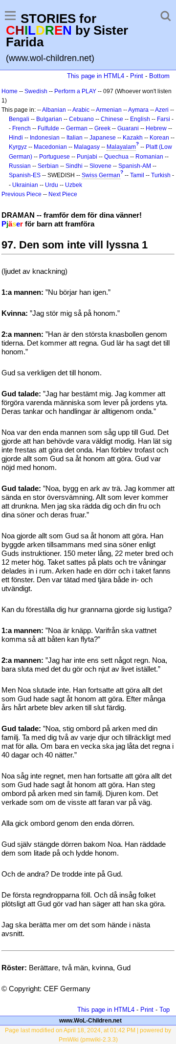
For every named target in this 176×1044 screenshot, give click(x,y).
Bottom (159, 76)
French (21, 128)
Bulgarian (49, 119)
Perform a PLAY (75, 91)
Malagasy (87, 146)
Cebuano (81, 119)
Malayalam (121, 146)
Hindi (16, 137)
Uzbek (73, 185)
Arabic (80, 109)
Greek (102, 128)
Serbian (48, 166)
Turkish (161, 175)
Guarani (128, 128)
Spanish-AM (134, 166)
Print (136, 76)
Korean (159, 137)
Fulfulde (48, 128)
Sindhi (74, 166)
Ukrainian (25, 185)
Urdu (51, 185)
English (140, 119)
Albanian (54, 109)
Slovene (100, 166)
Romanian (149, 156)
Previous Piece (21, 194)
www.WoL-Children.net (90, 1020)
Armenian (109, 109)
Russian (20, 166)
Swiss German (101, 175)
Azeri (162, 109)
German (77, 128)
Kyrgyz (18, 146)
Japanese (102, 137)
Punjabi (87, 156)
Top (164, 1009)
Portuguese (54, 156)
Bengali (19, 119)
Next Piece (62, 194)
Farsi (163, 119)
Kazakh (133, 137)
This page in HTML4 (95, 76)
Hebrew (156, 128)
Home (9, 91)
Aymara (138, 109)
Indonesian (45, 137)
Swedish (35, 91)
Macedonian (50, 146)
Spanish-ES (25, 175)
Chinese (112, 119)
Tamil (137, 175)
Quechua (116, 156)
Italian (74, 137)
